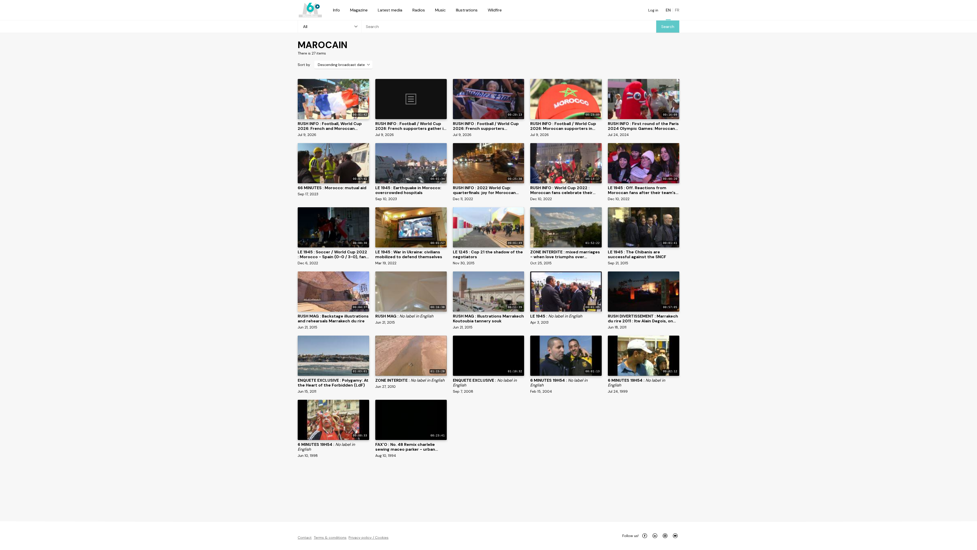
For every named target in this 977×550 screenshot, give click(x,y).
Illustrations (467, 10)
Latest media (390, 10)
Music (440, 10)
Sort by (304, 64)
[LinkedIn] (655, 536)
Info (336, 10)
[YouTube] (675, 536)
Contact (305, 537)
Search (667, 26)
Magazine (359, 10)
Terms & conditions (330, 537)
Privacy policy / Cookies (369, 537)
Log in (653, 10)
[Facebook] (645, 536)
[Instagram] (665, 536)
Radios (418, 10)
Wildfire (495, 10)
